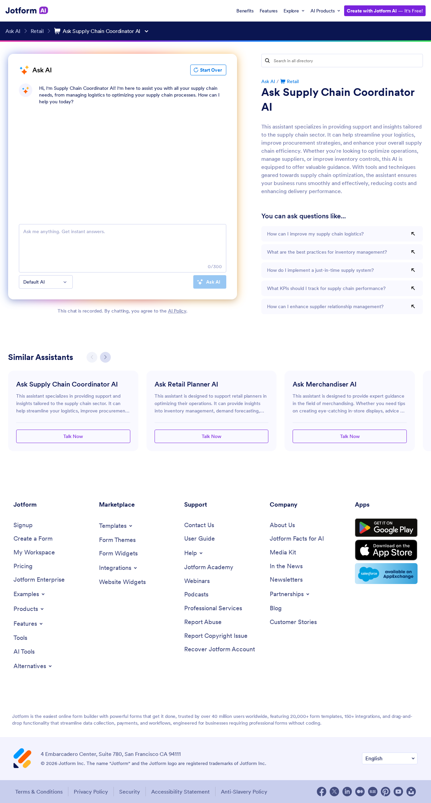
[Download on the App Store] (386, 550)
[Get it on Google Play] (386, 527)
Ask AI (268, 81)
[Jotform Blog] (372, 791)
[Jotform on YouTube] (398, 791)
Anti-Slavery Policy (244, 791)
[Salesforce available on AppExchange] (386, 573)
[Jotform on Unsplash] (411, 791)
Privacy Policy (91, 791)
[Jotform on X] (334, 791)
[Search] (267, 60)
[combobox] (46, 282)
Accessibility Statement (180, 791)
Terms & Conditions (39, 791)
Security (129, 791)
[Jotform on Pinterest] (385, 791)
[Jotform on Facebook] (321, 791)
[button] (105, 357)
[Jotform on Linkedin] (347, 791)
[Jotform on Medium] (360, 791)
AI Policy (177, 311)
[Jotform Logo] (26, 10)
